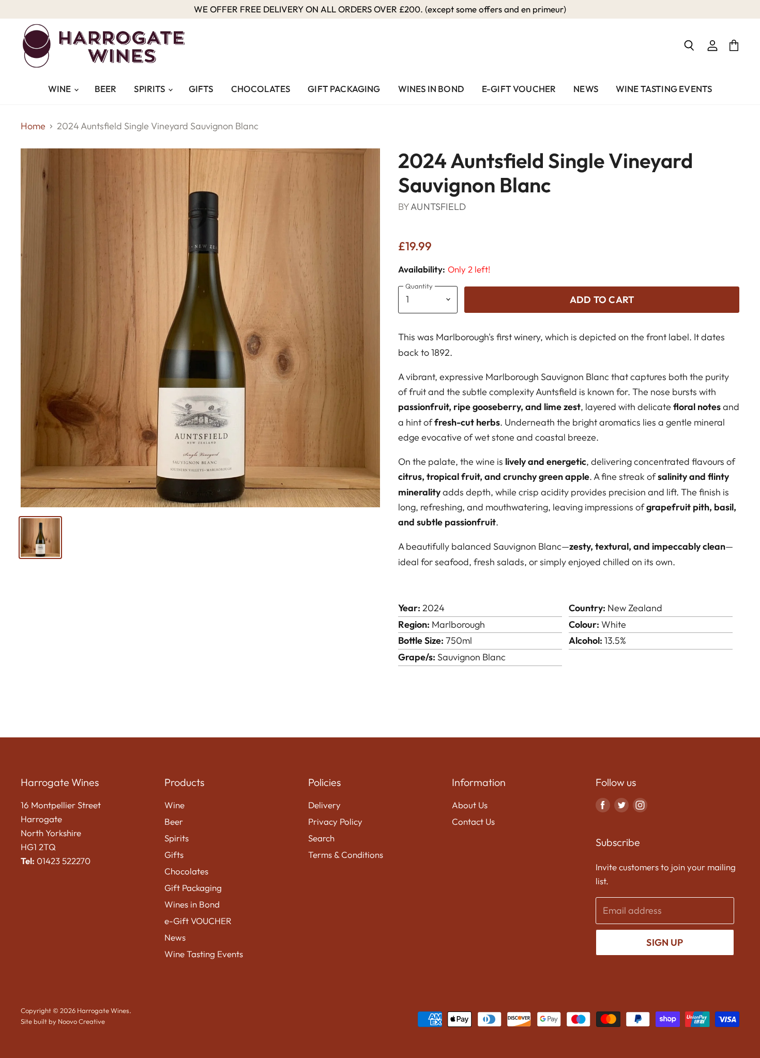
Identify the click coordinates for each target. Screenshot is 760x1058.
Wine (60, 88)
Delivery (324, 804)
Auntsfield (438, 207)
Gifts (201, 88)
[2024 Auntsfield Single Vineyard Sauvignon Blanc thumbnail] (40, 537)
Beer (106, 88)
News (585, 88)
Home (33, 126)
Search (321, 838)
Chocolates (261, 88)
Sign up (664, 942)
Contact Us (473, 821)
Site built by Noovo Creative (63, 1021)
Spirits (150, 88)
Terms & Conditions (345, 854)
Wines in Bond (431, 88)
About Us (470, 804)
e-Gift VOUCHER (519, 88)
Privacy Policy (335, 821)
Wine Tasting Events (664, 88)
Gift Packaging (344, 88)
